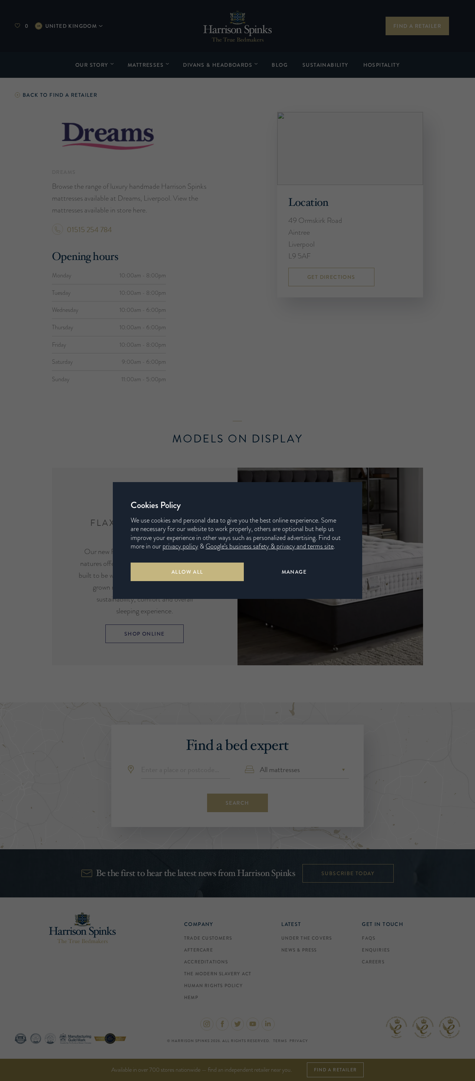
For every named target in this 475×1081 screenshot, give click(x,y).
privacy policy (180, 546)
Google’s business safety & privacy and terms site (270, 546)
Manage (294, 572)
